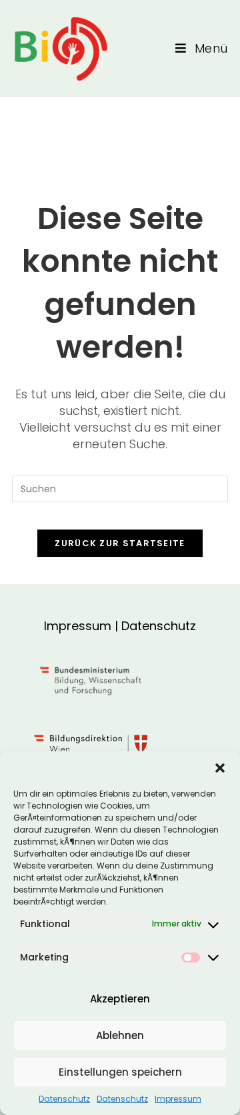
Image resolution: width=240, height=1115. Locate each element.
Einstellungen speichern (120, 1072)
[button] (220, 768)
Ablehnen (120, 1035)
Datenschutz (64, 1099)
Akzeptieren (120, 999)
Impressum (178, 1099)
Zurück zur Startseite (120, 543)
